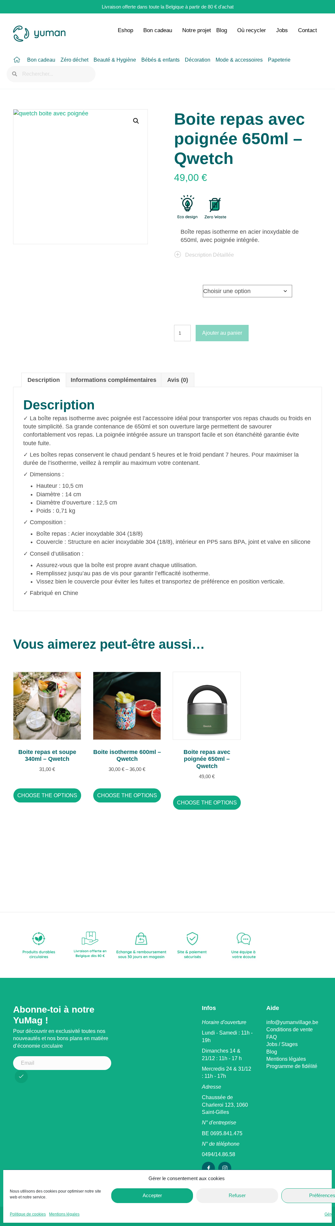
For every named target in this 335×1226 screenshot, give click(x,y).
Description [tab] (43, 380)
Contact (307, 30)
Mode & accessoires (239, 60)
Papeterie (279, 60)
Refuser (237, 1195)
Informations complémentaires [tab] (113, 380)
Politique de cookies (28, 1214)
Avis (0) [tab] (177, 380)
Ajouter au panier (222, 333)
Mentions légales (64, 1214)
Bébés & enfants (160, 60)
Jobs (282, 30)
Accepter (152, 1195)
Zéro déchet (74, 60)
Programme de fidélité (291, 1066)
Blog (221, 30)
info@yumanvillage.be (292, 1022)
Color (183, 289)
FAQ (271, 1037)
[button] (136, 121)
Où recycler (251, 30)
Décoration (197, 60)
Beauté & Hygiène (115, 60)
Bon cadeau (157, 30)
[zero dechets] (215, 208)
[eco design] (187, 208)
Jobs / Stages (282, 1044)
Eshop (125, 30)
